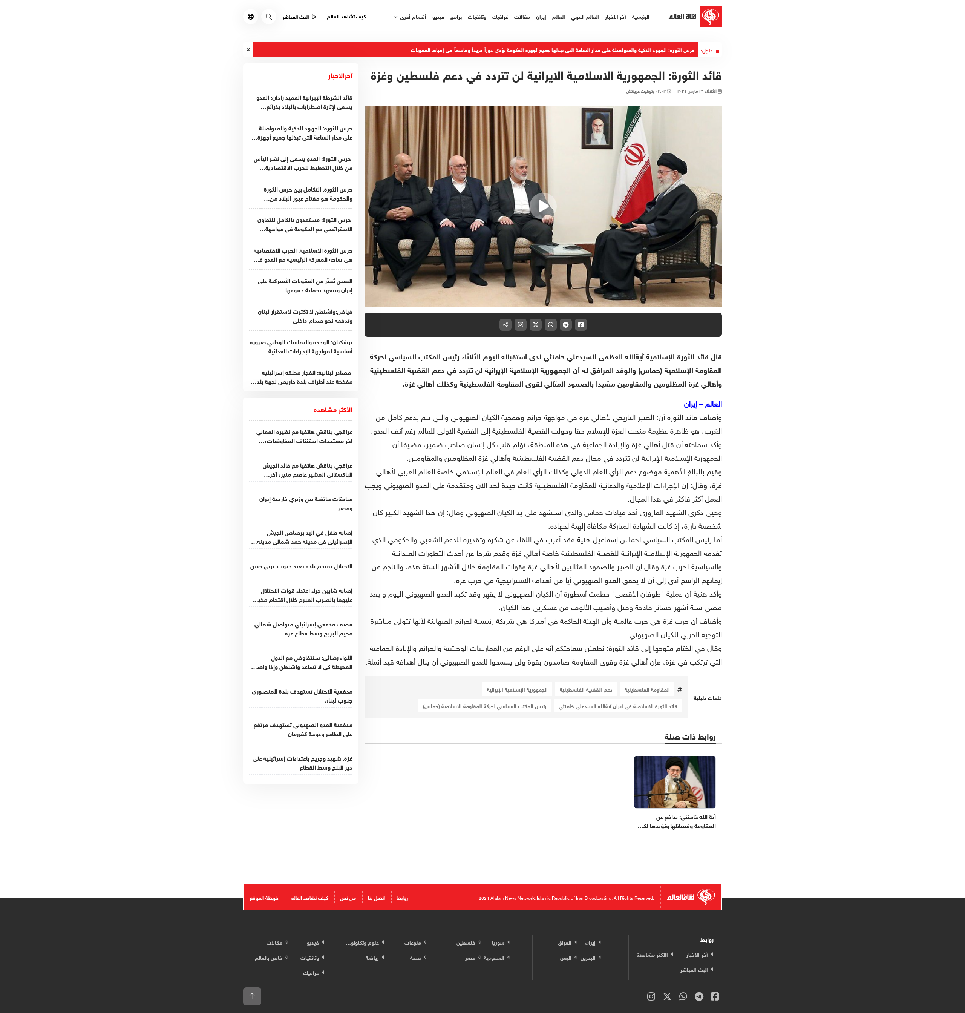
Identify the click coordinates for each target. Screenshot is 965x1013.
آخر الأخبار (615, 16)
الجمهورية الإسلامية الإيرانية (517, 689)
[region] (543, 206)
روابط (402, 897)
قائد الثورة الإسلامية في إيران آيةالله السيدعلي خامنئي (618, 705)
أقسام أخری (412, 16)
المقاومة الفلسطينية (647, 689)
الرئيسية (640, 16)
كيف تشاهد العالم (346, 15)
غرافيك (500, 16)
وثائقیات (477, 16)
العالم (558, 16)
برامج (456, 16)
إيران (541, 16)
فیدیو (438, 16)
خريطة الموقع (264, 897)
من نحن (348, 897)
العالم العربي (585, 16)
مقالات (522, 16)
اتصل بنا (376, 897)
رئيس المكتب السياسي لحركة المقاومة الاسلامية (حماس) (485, 705)
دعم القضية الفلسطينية (586, 689)
